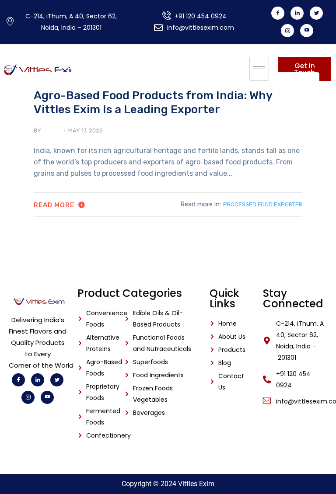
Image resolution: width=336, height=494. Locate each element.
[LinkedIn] (297, 13)
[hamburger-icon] (259, 69)
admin (51, 130)
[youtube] (306, 30)
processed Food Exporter (262, 204)
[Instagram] (287, 30)
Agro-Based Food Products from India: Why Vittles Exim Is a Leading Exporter (153, 102)
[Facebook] (277, 13)
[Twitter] (316, 13)
